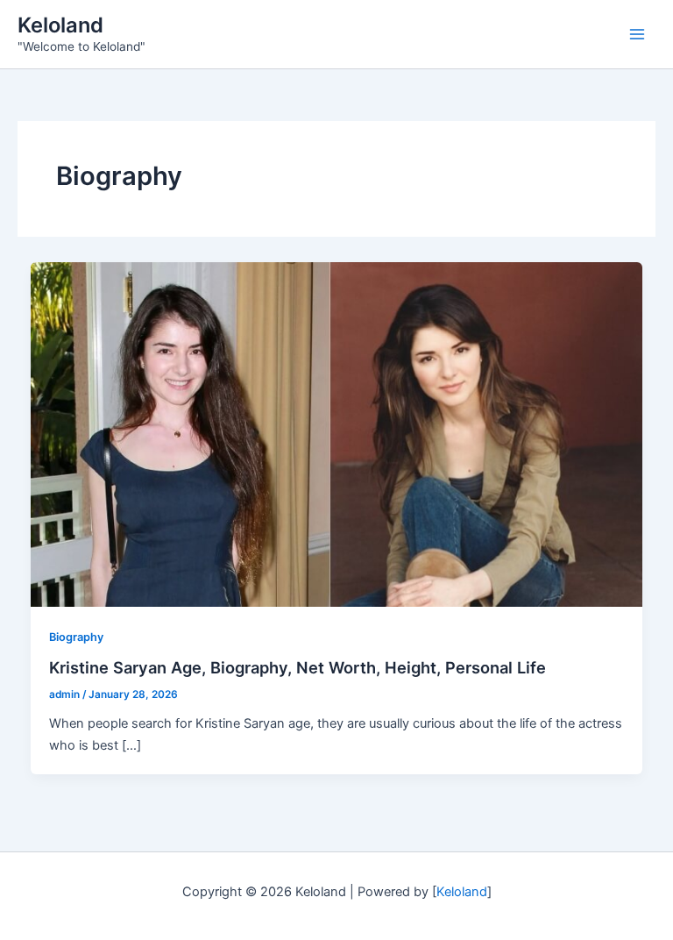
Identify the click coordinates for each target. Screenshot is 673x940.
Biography (76, 637)
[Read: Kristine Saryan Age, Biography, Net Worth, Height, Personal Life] (337, 434)
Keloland (60, 25)
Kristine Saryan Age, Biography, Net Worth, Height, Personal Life (297, 667)
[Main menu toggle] (637, 34)
